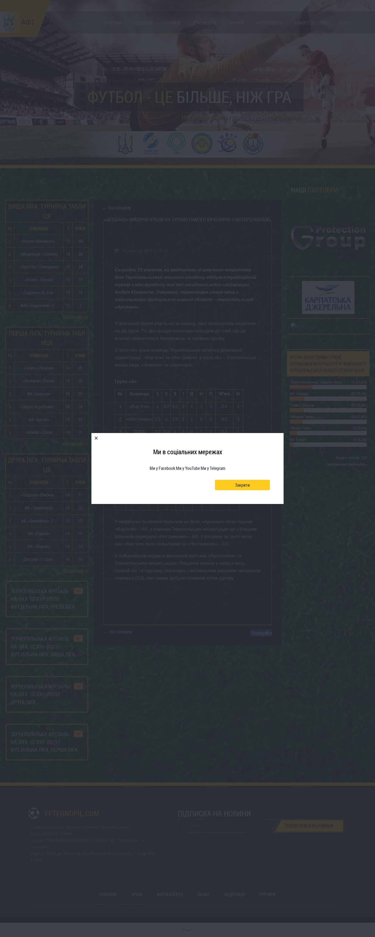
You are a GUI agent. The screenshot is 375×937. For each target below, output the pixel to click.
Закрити (242, 485)
